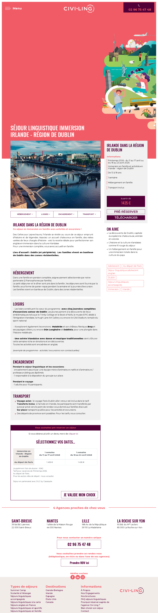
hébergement (24, 214)
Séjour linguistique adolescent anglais (123, 271)
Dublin (111, 277)
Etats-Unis (51, 599)
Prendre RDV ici (79, 562)
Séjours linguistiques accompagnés (118, 283)
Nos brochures (88, 596)
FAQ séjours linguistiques (93, 599)
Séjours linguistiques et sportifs (26, 608)
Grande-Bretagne (54, 590)
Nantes (52, 521)
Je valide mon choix (79, 494)
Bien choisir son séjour (92, 608)
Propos (85, 590)
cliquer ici (73, 434)
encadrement (65, 214)
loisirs (44, 214)
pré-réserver (126, 211)
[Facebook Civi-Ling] (72, 577)
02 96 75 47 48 (79, 544)
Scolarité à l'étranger (20, 593)
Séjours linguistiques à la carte (25, 602)
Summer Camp (18, 590)
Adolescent (113, 266)
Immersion (113, 289)
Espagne (50, 596)
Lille (85, 521)
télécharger (125, 217)
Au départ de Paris (132, 266)
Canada (49, 602)
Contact (85, 611)
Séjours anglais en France (23, 605)
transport (88, 214)
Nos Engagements (90, 593)
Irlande (126, 289)
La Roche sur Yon (131, 521)
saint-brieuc (22, 521)
